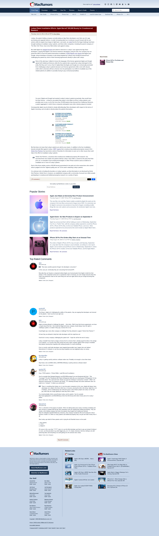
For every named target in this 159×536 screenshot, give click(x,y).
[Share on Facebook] (93, 179)
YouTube (71, 454)
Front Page (34, 10)
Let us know (96, 4)
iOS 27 (74, 14)
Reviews (71, 10)
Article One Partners (37, 151)
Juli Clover (32, 487)
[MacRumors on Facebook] (111, 4)
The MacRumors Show (110, 454)
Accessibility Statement (35, 525)
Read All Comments (63, 440)
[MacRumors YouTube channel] (120, 4)
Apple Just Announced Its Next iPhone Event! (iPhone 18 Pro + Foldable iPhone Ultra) (85, 466)
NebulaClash (42, 404)
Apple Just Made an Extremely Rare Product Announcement (72, 196)
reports (57, 149)
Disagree (51, 280)
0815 (40, 263)
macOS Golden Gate (95, 14)
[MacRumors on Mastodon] (117, 4)
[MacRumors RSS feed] (126, 4)
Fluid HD (53, 528)
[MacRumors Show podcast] (105, 4)
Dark (64, 528)
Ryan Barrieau (48, 505)
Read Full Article (54, 210)
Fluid (50, 528)
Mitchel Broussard (34, 493)
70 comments (35, 179)
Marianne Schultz (49, 499)
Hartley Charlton (76, 239)
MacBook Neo (109, 14)
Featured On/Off (34, 528)
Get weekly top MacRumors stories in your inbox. (63, 184)
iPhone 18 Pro (54, 14)
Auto (58, 528)
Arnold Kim (32, 481)
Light (61, 528)
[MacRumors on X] (114, 4)
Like (47, 280)
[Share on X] (89, 179)
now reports (74, 53)
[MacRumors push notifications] (123, 4)
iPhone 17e (120, 14)
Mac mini (33, 14)
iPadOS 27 (83, 14)
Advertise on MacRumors (39, 473)
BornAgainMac (43, 355)
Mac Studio (43, 14)
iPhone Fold (65, 14)
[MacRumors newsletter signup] (128, 4)
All (128, 14)
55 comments (63, 230)
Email (31, 484)
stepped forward (47, 49)
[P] (33, 315)
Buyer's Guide (82, 10)
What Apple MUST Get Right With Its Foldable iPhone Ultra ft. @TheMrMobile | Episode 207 (118, 466)
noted (70, 42)
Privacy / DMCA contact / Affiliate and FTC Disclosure (41, 522)
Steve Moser (33, 512)
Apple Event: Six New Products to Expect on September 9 (71, 217)
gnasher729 (42, 369)
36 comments (63, 251)
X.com (34, 484)
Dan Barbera (33, 505)
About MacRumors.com (38, 467)
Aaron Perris (48, 512)
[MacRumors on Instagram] (108, 4)
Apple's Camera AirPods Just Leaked (84, 480)
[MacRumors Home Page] (41, 4)
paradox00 (42, 308)
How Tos (63, 10)
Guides (55, 10)
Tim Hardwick (48, 493)
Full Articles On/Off (43, 528)
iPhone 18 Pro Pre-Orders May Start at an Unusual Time (70, 237)
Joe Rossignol (77, 198)
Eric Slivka (57, 34)
